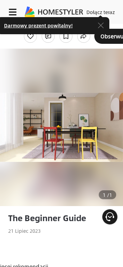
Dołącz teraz (100, 12)
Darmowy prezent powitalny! (38, 25)
